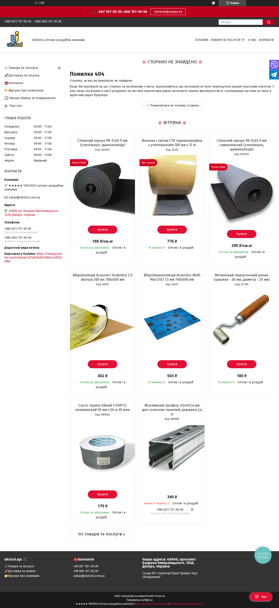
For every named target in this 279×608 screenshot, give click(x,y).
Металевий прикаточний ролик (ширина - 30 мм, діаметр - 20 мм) (242, 277)
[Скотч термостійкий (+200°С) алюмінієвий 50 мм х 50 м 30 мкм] (102, 452)
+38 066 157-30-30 (85, 571)
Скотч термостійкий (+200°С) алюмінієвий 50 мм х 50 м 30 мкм (102, 407)
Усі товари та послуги (100, 534)
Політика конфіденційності (186, 603)
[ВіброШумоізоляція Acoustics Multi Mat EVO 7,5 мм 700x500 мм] (172, 322)
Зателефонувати (168, 12)
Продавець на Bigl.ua (139, 599)
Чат (264, 596)
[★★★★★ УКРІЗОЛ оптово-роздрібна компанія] (15, 40)
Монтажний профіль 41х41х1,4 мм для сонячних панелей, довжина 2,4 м (172, 409)
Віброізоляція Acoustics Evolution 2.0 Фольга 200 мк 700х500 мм (102, 277)
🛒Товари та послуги (21, 68)
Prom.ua (160, 596)
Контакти (266, 40)
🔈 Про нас (13, 106)
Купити (102, 229)
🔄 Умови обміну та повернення (30, 98)
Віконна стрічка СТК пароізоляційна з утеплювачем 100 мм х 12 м (172, 142)
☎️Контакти (13, 83)
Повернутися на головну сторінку (174, 105)
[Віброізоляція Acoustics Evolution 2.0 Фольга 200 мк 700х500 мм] (102, 322)
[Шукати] (269, 22)
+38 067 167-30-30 (85, 566)
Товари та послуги (226, 40)
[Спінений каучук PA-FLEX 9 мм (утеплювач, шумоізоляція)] (102, 187)
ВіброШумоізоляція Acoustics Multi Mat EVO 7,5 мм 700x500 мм (172, 277)
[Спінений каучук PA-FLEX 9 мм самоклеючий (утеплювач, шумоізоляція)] (241, 192)
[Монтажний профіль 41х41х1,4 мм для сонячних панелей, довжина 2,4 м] (172, 456)
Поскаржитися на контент (152, 603)
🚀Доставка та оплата (21, 75)
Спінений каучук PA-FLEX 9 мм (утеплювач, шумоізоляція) (102, 142)
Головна (201, 40)
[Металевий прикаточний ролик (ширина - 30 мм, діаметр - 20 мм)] (241, 322)
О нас (252, 40)
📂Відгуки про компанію (24, 90)
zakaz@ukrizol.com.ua (24, 197)
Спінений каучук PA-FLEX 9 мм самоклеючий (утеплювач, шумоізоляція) (242, 144)
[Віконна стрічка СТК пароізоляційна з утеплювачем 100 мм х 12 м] (172, 187)
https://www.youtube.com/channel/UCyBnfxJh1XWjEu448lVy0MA (33, 257)
